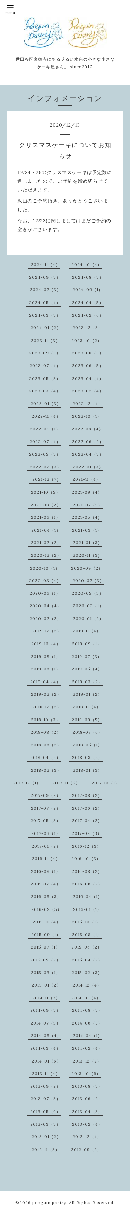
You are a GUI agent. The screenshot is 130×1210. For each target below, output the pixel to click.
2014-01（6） (46, 1061)
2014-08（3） (87, 1010)
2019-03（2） (87, 681)
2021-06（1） (45, 517)
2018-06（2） (46, 744)
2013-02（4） (87, 1124)
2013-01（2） (46, 1136)
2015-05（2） (45, 959)
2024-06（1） (87, 289)
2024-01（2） (46, 327)
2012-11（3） (46, 1149)
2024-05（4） (45, 302)
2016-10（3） (86, 858)
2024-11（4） (45, 264)
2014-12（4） (87, 985)
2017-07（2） (46, 808)
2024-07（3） (45, 289)
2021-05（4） (87, 517)
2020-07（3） (88, 580)
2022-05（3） (45, 454)
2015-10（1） (86, 921)
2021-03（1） (87, 530)
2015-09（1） (46, 934)
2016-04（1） (87, 896)
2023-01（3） (46, 403)
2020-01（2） (88, 618)
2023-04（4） (88, 378)
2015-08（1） (87, 934)
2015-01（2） (46, 985)
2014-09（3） (45, 1010)
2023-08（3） (88, 352)
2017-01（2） (46, 846)
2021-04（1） (46, 530)
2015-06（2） (86, 947)
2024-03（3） (45, 315)
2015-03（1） (45, 972)
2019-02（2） (46, 694)
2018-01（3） (87, 770)
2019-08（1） (45, 656)
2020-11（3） (87, 555)
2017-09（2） (46, 795)
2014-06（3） (87, 1023)
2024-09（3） (45, 277)
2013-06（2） (87, 1098)
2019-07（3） (87, 656)
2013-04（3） (87, 1111)
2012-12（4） (87, 1136)
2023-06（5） (88, 365)
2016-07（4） (46, 883)
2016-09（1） (45, 871)
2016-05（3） (46, 896)
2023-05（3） (45, 378)
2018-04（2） (45, 757)
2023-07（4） (45, 365)
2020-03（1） (88, 605)
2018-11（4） (87, 706)
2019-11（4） (87, 630)
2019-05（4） (87, 668)
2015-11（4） (47, 921)
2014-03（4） (45, 1048)
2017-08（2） (87, 795)
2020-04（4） (45, 605)
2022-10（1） (87, 416)
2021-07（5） (87, 504)
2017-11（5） (66, 782)
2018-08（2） (46, 732)
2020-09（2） (87, 568)
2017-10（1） (106, 782)
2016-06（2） (87, 883)
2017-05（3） (46, 820)
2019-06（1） (45, 668)
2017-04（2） (87, 820)
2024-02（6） (88, 315)
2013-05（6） (45, 1111)
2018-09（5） (87, 719)
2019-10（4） (46, 643)
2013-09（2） (45, 1086)
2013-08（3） (87, 1086)
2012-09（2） (86, 1149)
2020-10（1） (45, 568)
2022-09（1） (45, 428)
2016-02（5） (46, 909)
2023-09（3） (45, 352)
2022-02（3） (45, 466)
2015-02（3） (87, 972)
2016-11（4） (46, 858)
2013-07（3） (46, 1098)
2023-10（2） (86, 340)
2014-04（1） (87, 1035)
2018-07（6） (87, 732)
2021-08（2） (46, 504)
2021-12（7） (46, 479)
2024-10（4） (86, 264)
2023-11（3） (45, 340)
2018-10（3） (45, 719)
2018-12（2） (46, 706)
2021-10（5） (45, 492)
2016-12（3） (86, 846)
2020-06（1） (44, 593)
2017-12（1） (27, 782)
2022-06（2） (88, 441)
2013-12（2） (87, 1061)
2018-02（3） (46, 770)
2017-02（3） (87, 833)
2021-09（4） (87, 492)
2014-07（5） (46, 1023)
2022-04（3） (88, 454)
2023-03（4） (45, 390)
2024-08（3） (88, 277)
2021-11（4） (86, 479)
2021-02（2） (46, 542)
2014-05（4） (46, 1035)
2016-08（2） (87, 871)
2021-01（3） (87, 542)
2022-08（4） (87, 428)
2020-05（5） (88, 593)
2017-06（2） (87, 808)
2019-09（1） (87, 643)
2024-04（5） (88, 302)
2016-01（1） (87, 909)
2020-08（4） (45, 580)
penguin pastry (49, 1202)
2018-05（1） (87, 744)
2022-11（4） (46, 416)
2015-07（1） (45, 947)
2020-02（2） (45, 618)
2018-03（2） (87, 757)
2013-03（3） (45, 1124)
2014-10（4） (86, 997)
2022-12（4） (87, 403)
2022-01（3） (88, 466)
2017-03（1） (45, 833)
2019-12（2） (46, 630)
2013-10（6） (86, 1073)
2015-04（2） (87, 959)
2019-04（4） (45, 681)
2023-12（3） (87, 327)
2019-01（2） (87, 694)
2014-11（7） (46, 997)
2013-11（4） (46, 1073)
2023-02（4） (88, 390)
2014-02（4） (87, 1048)
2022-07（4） (45, 441)
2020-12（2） (46, 555)
